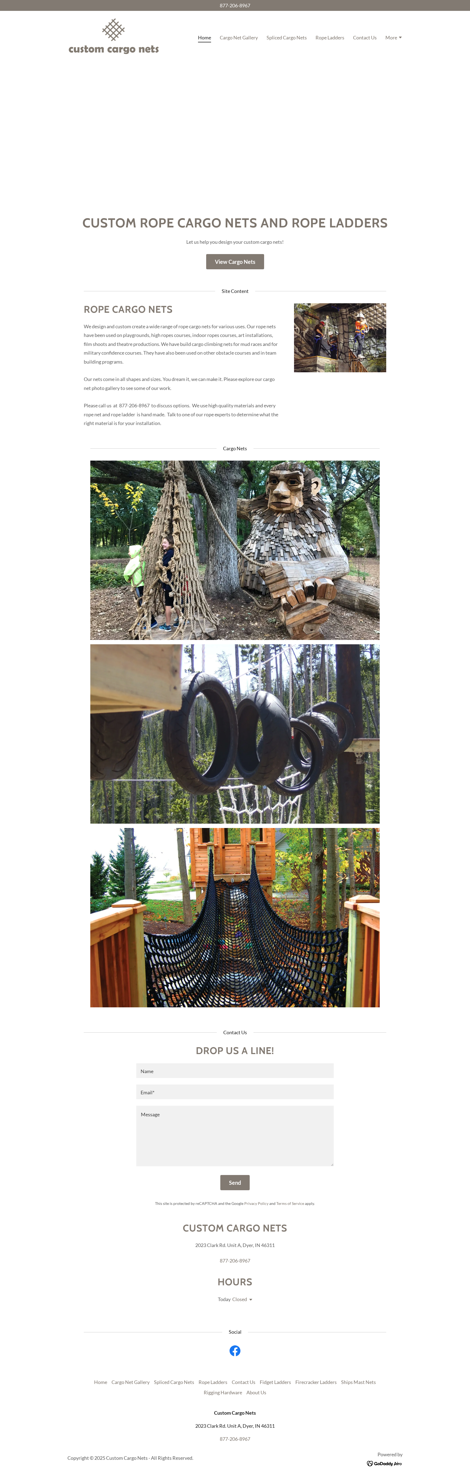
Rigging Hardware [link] (223, 1392)
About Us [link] (256, 1392)
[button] (394, 38)
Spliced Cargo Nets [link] (287, 37)
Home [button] (100, 1382)
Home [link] (204, 37)
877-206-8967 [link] (235, 5)
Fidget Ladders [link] (275, 1382)
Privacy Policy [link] (256, 1203)
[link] (113, 37)
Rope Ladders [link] (330, 37)
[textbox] (234, 1070)
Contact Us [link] (365, 37)
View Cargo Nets (235, 261)
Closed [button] (239, 1299)
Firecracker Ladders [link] (316, 1382)
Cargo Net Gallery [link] (239, 37)
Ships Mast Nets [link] (358, 1382)
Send (235, 1182)
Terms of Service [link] (290, 1203)
